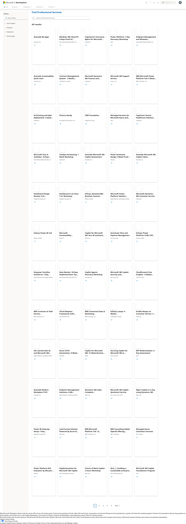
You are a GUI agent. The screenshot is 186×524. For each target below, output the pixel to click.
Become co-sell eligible (22, 515)
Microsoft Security (14, 517)
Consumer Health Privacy (8, 523)
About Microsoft (101, 517)
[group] (35, 45)
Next (116, 506)
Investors (132, 517)
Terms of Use (45, 523)
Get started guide (46, 513)
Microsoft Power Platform (47, 517)
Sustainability (162, 517)
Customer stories (27, 513)
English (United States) (7, 519)
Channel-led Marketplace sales (64, 515)
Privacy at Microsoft (123, 517)
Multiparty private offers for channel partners (88, 515)
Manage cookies (72, 523)
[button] (33, 18)
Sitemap (19, 523)
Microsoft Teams (60, 517)
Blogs (20, 513)
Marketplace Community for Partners (42, 515)
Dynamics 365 (24, 517)
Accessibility (154, 517)
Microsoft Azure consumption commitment (92, 513)
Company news (111, 517)
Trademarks (53, 523)
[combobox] (61, 18)
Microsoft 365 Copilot (73, 517)
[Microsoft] (8, 2)
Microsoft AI (4, 517)
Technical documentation (61, 513)
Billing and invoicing (112, 513)
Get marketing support (145, 513)
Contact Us (25, 523)
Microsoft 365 (33, 517)
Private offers (73, 513)
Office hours (37, 513)
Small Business (85, 517)
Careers (92, 517)
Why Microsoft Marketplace (9, 513)
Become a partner (125, 513)
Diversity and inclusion (143, 517)
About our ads (62, 523)
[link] (43, 46)
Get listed (134, 513)
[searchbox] (18, 18)
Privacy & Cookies (35, 523)
